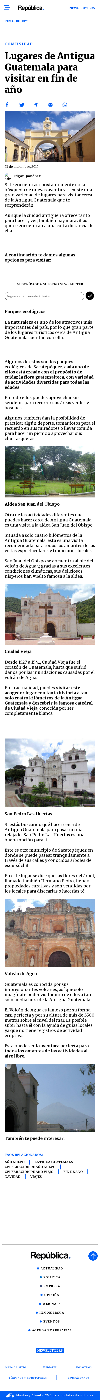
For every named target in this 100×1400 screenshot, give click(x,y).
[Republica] (31, 8)
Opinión (51, 1295)
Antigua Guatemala (53, 1162)
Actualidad (52, 1268)
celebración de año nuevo (30, 1167)
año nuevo (15, 1162)
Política (51, 1277)
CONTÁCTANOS (79, 1377)
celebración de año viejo (29, 1172)
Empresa (51, 1286)
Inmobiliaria (52, 1312)
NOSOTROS (84, 1367)
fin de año (73, 1172)
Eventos (51, 1321)
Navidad (12, 1177)
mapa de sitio (16, 1367)
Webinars (52, 1304)
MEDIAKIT (50, 1367)
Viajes (36, 1177)
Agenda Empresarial (52, 1330)
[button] (7, 104)
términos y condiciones (28, 1377)
